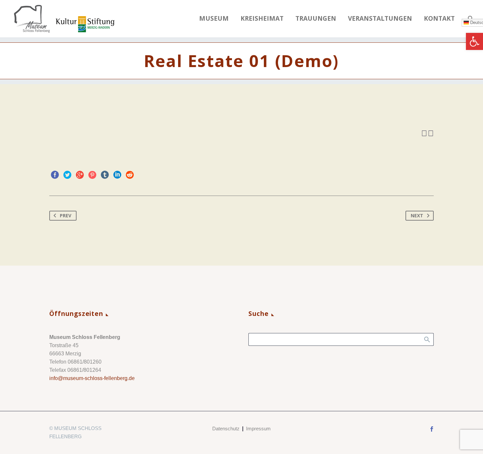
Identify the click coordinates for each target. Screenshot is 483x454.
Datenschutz (226, 428)
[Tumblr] (105, 175)
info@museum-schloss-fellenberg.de (92, 378)
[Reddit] (130, 175)
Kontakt (439, 18)
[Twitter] (67, 175)
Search (427, 339)
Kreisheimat (262, 18)
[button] (474, 41)
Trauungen (315, 18)
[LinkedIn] (117, 175)
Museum (214, 18)
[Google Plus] (80, 175)
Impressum (258, 428)
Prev (65, 215)
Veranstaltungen (380, 18)
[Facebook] (55, 175)
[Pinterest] (92, 175)
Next (417, 215)
